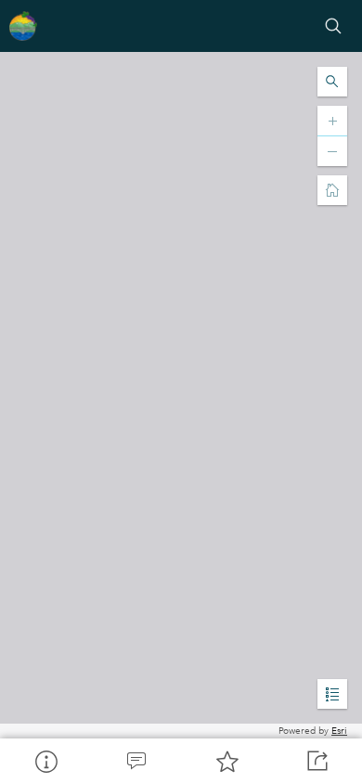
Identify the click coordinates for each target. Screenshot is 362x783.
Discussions (136, 760)
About (45, 760)
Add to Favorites (226, 760)
